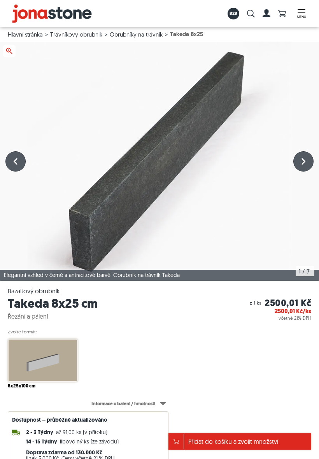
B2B (234, 13)
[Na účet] (266, 13)
